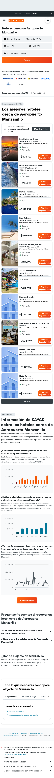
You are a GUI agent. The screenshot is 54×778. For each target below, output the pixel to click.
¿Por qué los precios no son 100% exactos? (23, 770)
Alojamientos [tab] (11, 697)
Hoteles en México (36, 733)
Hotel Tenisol (25, 376)
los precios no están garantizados (15, 754)
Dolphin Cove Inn (27, 297)
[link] (27, 600)
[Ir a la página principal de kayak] (16, 20)
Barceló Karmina (27, 191)
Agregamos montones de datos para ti (20, 766)
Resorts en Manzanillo (15, 711)
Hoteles (24, 733)
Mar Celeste (25, 218)
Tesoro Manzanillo (27, 270)
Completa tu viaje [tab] (28, 697)
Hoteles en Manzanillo (11, 736)
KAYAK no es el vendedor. (15, 761)
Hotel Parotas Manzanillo (30, 165)
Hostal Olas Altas (27, 349)
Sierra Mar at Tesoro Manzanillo (34, 323)
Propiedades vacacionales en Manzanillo (22, 715)
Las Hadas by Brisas (28, 139)
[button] (51, 14)
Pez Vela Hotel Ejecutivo (30, 244)
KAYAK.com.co (13, 733)
